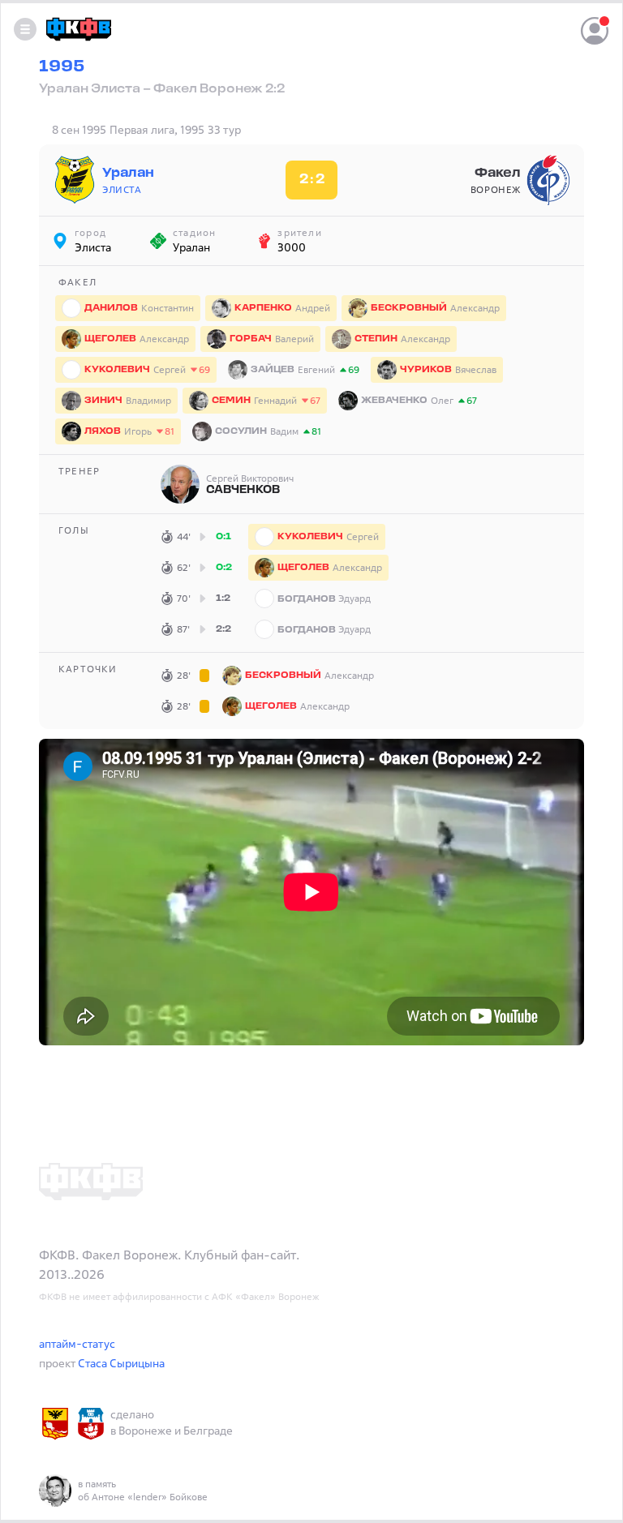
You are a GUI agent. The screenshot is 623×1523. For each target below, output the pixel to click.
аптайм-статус (77, 1343)
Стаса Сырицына (121, 1363)
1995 (61, 67)
